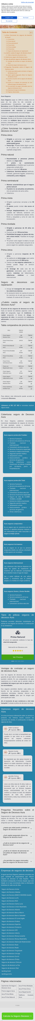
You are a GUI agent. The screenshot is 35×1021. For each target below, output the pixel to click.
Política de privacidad (27, 2)
